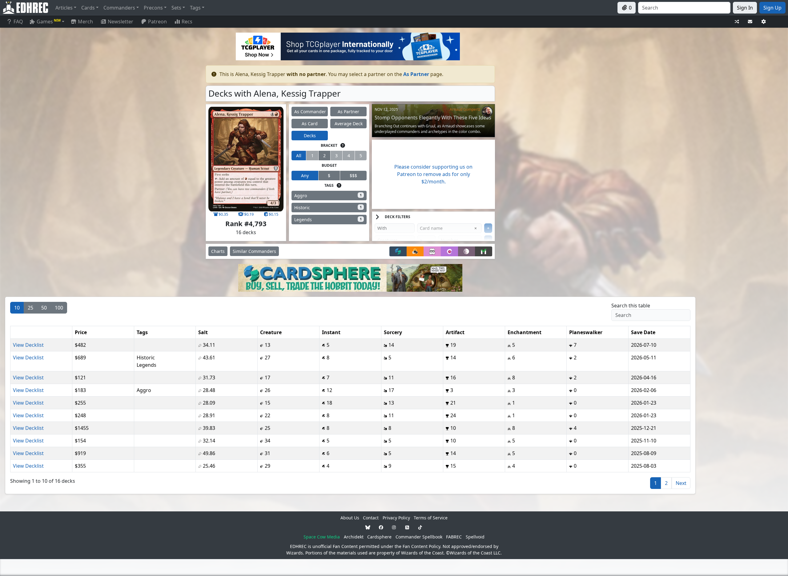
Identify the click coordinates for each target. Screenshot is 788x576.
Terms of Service (431, 518)
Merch (85, 21)
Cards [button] (88, 7)
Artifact (455, 332)
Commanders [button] (119, 7)
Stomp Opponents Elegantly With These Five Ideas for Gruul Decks (433, 120)
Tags (142, 332)
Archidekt (354, 537)
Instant (331, 332)
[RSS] (407, 527)
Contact (371, 518)
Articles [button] (64, 7)
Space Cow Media (322, 537)
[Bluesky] (368, 527)
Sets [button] (176, 7)
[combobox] (684, 8)
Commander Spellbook (419, 537)
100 (59, 307)
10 (17, 307)
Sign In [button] (745, 7)
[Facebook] (381, 527)
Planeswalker (585, 332)
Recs (187, 21)
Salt (203, 332)
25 (30, 307)
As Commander (310, 111)
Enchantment (524, 332)
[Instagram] (394, 527)
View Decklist (28, 345)
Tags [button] (195, 7)
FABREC (454, 537)
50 (44, 307)
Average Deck (349, 123)
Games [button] (49, 21)
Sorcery (393, 332)
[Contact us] (750, 21)
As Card (310, 123)
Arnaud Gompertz (465, 109)
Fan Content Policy (421, 546)
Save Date (643, 332)
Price (81, 332)
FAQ (18, 21)
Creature (271, 332)
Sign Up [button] (772, 7)
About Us (349, 518)
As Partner (348, 111)
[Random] (736, 21)
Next (681, 483)
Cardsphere (379, 537)
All (298, 155)
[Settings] (763, 21)
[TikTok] (420, 527)
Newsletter (120, 21)
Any (305, 175)
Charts (218, 251)
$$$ (353, 175)
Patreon (157, 21)
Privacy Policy (396, 518)
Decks (310, 135)
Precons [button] (153, 7)
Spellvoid (475, 537)
